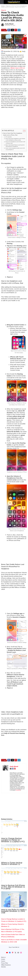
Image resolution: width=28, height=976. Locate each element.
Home (3, 6)
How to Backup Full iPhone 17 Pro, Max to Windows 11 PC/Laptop (13, 886)
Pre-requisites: (9, 136)
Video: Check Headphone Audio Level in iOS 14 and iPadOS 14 (15, 149)
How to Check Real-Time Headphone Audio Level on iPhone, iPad (12, 134)
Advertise (3, 966)
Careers (3, 961)
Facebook (18, 790)
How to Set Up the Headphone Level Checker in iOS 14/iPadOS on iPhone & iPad (15, 139)
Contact (3, 959)
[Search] (25, 2)
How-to (8, 6)
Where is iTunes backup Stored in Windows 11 (11, 863)
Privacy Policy (4, 963)
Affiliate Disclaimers (6, 965)
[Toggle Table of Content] (23, 131)
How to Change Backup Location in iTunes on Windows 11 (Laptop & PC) (13, 840)
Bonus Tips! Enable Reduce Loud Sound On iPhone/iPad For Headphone (15, 145)
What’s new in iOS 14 (17, 68)
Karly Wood (9, 24)
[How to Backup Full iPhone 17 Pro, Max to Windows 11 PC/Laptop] (14, 868)
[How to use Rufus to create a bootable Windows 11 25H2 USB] (14, 892)
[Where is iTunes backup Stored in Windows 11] (14, 845)
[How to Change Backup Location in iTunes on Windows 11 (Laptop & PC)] (14, 821)
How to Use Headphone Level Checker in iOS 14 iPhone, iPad (15, 142)
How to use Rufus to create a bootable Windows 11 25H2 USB (13, 911)
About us (3, 957)
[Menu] (2, 2)
